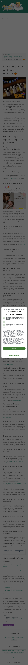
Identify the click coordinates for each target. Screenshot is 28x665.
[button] (14, 328)
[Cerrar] (25, 309)
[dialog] (14, 332)
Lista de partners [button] (12, 336)
